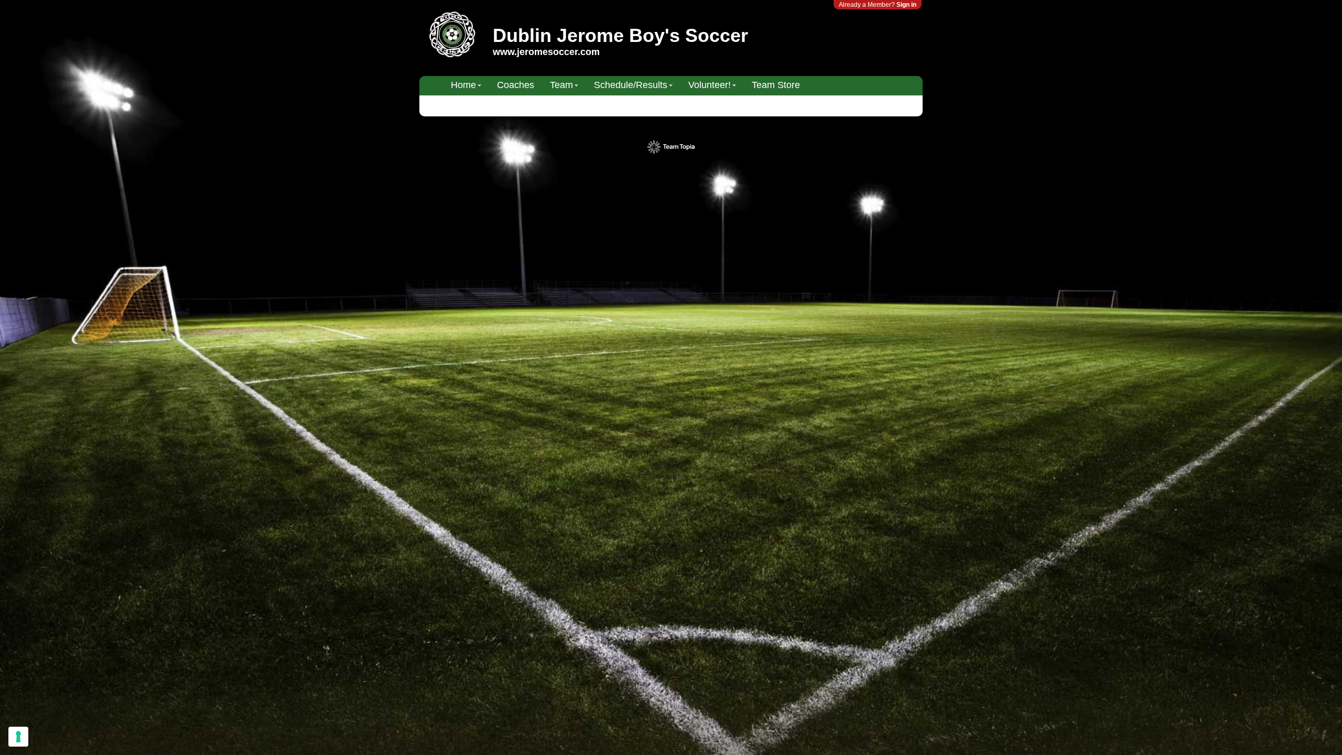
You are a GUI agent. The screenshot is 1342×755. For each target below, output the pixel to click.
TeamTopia (671, 147)
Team (561, 85)
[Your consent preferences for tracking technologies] (18, 737)
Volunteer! (709, 85)
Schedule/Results (630, 85)
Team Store (776, 85)
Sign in (906, 4)
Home (463, 85)
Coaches (515, 85)
